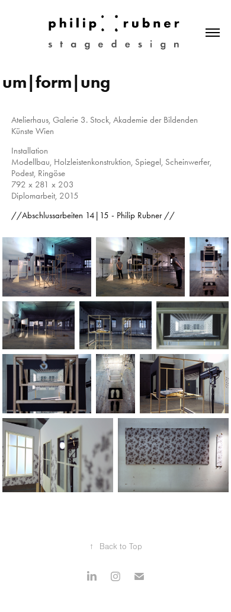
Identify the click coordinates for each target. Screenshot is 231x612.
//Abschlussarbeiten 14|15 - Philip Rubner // (93, 215)
